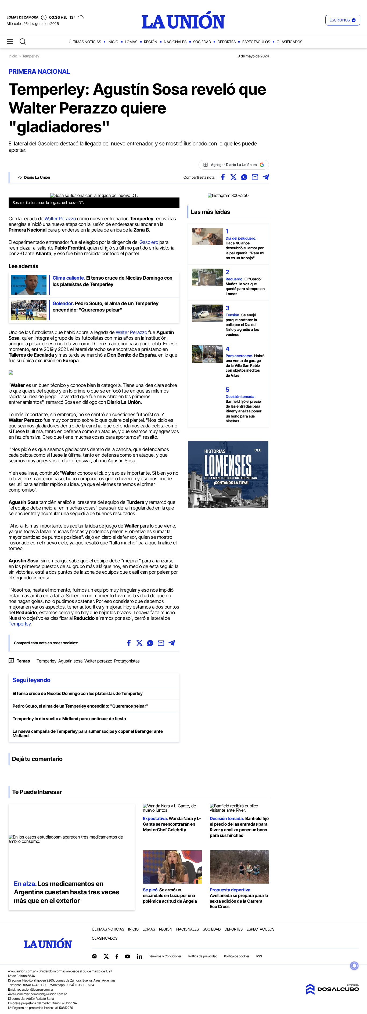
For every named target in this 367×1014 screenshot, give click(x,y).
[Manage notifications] (354, 965)
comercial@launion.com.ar (49, 994)
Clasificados (289, 41)
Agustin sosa (70, 661)
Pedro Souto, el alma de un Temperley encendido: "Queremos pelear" (80, 706)
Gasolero (149, 242)
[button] (342, 20)
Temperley (20, 624)
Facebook (117, 956)
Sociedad (202, 41)
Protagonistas (127, 661)
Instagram (94, 956)
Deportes (227, 41)
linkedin (139, 956)
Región (150, 41)
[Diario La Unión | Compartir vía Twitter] (233, 177)
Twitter (106, 956)
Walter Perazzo (60, 218)
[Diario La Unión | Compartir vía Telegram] (265, 177)
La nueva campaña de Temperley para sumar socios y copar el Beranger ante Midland (88, 733)
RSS (259, 956)
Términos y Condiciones (165, 956)
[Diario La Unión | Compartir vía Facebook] (223, 177)
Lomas (131, 41)
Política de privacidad (202, 956)
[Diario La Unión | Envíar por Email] (255, 177)
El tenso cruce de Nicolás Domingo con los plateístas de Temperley (78, 693)
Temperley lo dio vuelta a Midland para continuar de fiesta (69, 718)
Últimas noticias (85, 41)
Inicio (113, 41)
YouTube (127, 956)
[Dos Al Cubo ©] (332, 993)
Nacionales (175, 41)
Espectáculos (256, 41)
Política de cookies (237, 956)
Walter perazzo (98, 661)
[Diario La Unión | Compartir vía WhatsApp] (244, 177)
